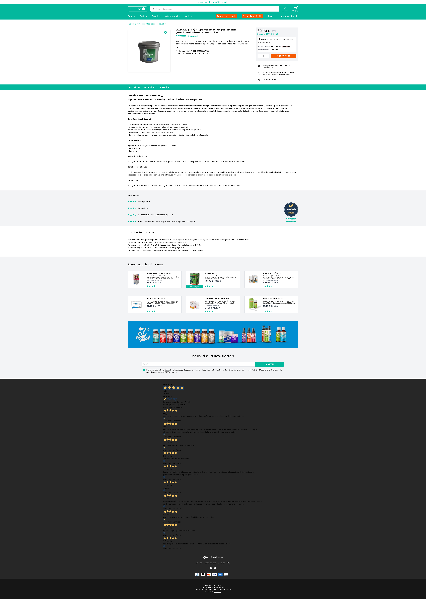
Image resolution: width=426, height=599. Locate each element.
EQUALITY (189, 51)
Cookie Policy (199, 589)
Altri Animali (171, 16)
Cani (130, 16)
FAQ (228, 563)
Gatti (141, 16)
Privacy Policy (208, 589)
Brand (271, 16)
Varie (187, 16)
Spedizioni (165, 87)
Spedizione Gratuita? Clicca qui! (213, 2)
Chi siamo (199, 563)
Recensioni (149, 87)
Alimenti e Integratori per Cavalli (150, 24)
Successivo (177, 407)
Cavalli (155, 16)
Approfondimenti (288, 16)
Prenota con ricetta (226, 16)
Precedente (168, 407)
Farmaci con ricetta (252, 16)
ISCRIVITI (270, 364)
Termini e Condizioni (219, 589)
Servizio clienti (210, 563)
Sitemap (228, 589)
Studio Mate (217, 592)
